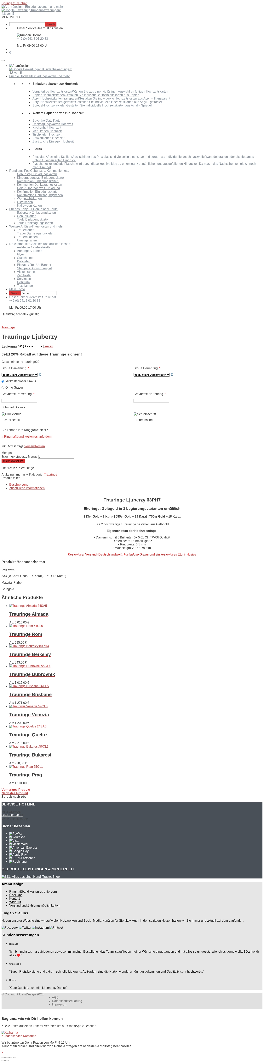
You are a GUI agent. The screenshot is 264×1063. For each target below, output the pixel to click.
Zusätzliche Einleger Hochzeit (53, 141)
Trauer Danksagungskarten (35, 233)
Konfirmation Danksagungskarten (40, 195)
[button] (11, 17)
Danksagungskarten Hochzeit (52, 124)
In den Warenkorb (13, 460)
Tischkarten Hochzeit (46, 134)
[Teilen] (7, 1057)
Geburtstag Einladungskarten (37, 174)
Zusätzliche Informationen (27, 488)
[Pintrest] (56, 927)
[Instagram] (40, 927)
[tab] (135, 484)
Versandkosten (34, 446)
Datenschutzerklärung (67, 1001)
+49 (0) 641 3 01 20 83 (32, 38)
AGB (55, 997)
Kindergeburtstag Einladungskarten (41, 177)
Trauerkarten (25, 230)
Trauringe (50, 474)
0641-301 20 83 (12, 815)
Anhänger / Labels (29, 250)
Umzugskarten (27, 240)
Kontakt (14, 898)
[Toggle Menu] (3, 60)
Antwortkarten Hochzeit (48, 138)
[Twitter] (25, 927)
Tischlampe (25, 285)
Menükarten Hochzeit (47, 131)
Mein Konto (17, 289)
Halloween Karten (29, 205)
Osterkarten (25, 202)
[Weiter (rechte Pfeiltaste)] (7, 1060)
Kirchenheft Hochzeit (46, 127)
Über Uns (15, 895)
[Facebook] (10, 927)
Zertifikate (24, 275)
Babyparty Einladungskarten (36, 212)
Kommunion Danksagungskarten (39, 184)
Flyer (20, 254)
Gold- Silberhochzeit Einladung (38, 188)
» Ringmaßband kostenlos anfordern (27, 436)
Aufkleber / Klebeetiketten (34, 247)
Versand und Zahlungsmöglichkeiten (34, 905)
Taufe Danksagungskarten (35, 223)
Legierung (9, 346)
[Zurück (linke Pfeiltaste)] (3, 1060)
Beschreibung (18, 484)
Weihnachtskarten (29, 198)
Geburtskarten (26, 216)
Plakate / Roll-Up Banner (34, 264)
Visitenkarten (26, 271)
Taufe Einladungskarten (33, 219)
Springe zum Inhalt (14, 3)
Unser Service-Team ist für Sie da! (32, 297)
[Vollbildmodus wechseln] (10, 1057)
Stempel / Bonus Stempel (34, 268)
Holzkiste (23, 282)
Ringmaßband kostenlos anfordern (33, 891)
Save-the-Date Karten (47, 120)
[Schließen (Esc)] (3, 1057)
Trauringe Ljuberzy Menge (19, 456)
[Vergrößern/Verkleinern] (14, 1057)
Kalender (23, 261)
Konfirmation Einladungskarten (38, 191)
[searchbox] (27, 24)
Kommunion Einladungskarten (38, 181)
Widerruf (15, 902)
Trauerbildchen (27, 237)
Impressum (59, 1004)
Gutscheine (25, 257)
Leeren (48, 346)
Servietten (24, 278)
